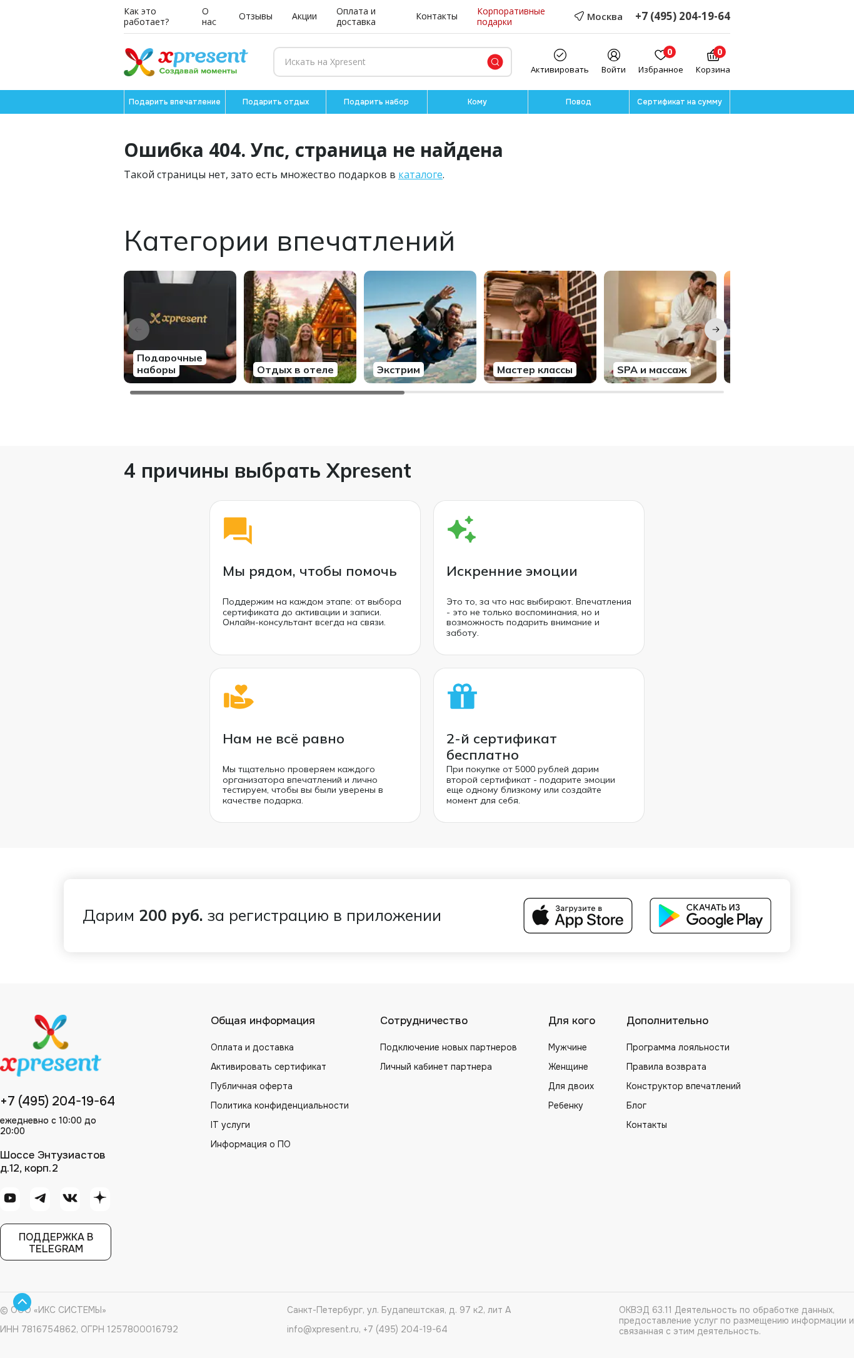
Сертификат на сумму (679, 102)
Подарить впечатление (175, 102)
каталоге (420, 174)
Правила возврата (666, 1066)
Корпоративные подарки (511, 17)
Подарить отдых (276, 102)
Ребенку (565, 1105)
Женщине (568, 1066)
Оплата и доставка (356, 17)
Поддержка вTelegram (56, 1242)
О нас (209, 17)
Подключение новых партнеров (448, 1047)
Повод (578, 102)
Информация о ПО (251, 1144)
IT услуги (230, 1124)
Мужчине (567, 1047)
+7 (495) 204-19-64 (682, 16)
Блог (636, 1105)
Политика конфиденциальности (280, 1105)
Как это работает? (146, 17)
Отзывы (256, 16)
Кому (477, 102)
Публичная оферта (252, 1086)
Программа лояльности (678, 1047)
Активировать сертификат (268, 1066)
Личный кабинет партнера (436, 1066)
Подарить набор (376, 102)
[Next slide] (716, 329)
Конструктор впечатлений (683, 1086)
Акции (304, 16)
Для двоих (571, 1086)
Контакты (437, 16)
